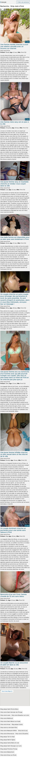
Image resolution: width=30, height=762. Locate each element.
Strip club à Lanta (5, 715)
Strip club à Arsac (5, 724)
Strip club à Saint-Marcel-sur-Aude (10, 721)
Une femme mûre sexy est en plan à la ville (14, 123)
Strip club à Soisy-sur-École (8, 755)
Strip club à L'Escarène (21, 733)
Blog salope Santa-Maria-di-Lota (9, 743)
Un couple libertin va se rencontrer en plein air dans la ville (14, 664)
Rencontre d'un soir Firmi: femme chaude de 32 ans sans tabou (13, 595)
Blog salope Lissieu (17, 724)
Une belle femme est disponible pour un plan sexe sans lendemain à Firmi (14, 238)
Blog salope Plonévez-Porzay (8, 749)
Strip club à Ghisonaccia (7, 733)
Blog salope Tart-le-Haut (7, 736)
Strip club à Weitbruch (6, 718)
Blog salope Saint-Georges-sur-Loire (11, 746)
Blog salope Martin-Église (7, 739)
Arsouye (3, 2)
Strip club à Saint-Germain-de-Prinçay (11, 712)
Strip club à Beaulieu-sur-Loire (20, 715)
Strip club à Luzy (23, 730)
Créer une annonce (23, 2)
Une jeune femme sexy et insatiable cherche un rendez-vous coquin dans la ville (14, 184)
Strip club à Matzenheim (7, 752)
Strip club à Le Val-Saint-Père (8, 727)
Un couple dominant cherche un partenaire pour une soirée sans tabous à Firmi (13, 530)
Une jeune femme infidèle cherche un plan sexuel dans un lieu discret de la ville (14, 454)
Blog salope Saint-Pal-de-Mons (9, 709)
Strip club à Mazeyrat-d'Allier (8, 730)
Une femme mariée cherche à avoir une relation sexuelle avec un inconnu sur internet (14, 46)
